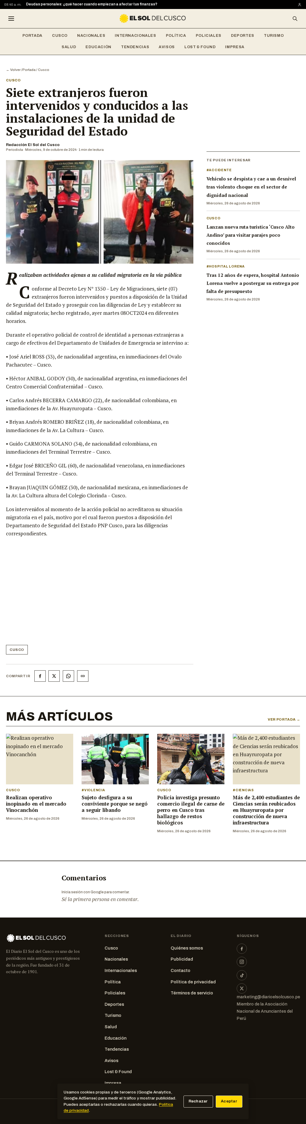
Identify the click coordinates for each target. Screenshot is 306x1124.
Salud (69, 47)
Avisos (167, 47)
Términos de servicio (192, 993)
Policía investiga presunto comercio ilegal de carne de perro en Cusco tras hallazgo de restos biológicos (190, 810)
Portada (32, 36)
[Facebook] (242, 949)
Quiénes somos (187, 948)
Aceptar (229, 1101)
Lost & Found (200, 47)
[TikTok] (242, 975)
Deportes (242, 36)
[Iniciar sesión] (299, 4)
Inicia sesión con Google (83, 892)
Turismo (274, 36)
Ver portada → (284, 719)
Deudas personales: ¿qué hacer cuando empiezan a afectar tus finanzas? (91, 4)
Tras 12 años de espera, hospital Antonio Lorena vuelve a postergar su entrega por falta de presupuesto (252, 283)
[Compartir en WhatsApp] (68, 676)
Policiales (208, 36)
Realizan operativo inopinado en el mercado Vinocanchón (36, 803)
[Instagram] (242, 962)
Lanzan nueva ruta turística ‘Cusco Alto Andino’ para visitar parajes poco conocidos (250, 235)
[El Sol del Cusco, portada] (153, 18)
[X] (242, 988)
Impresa (234, 47)
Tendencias (135, 47)
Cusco (60, 36)
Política (176, 36)
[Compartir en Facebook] (40, 676)
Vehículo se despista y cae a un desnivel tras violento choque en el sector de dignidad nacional (251, 187)
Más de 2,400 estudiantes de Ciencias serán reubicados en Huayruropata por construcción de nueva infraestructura (266, 810)
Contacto (180, 970)
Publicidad (182, 959)
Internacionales (135, 36)
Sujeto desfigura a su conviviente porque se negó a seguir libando (115, 803)
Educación (98, 47)
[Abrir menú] (11, 18)
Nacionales (91, 36)
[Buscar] (295, 18)
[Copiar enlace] (82, 676)
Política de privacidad (193, 981)
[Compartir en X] (54, 676)
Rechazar (198, 1101)
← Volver (13, 70)
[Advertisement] (97, 593)
